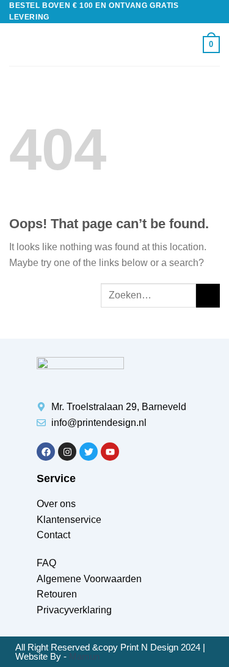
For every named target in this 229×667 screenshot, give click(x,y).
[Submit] (208, 296)
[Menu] (16, 45)
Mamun (84, 656)
